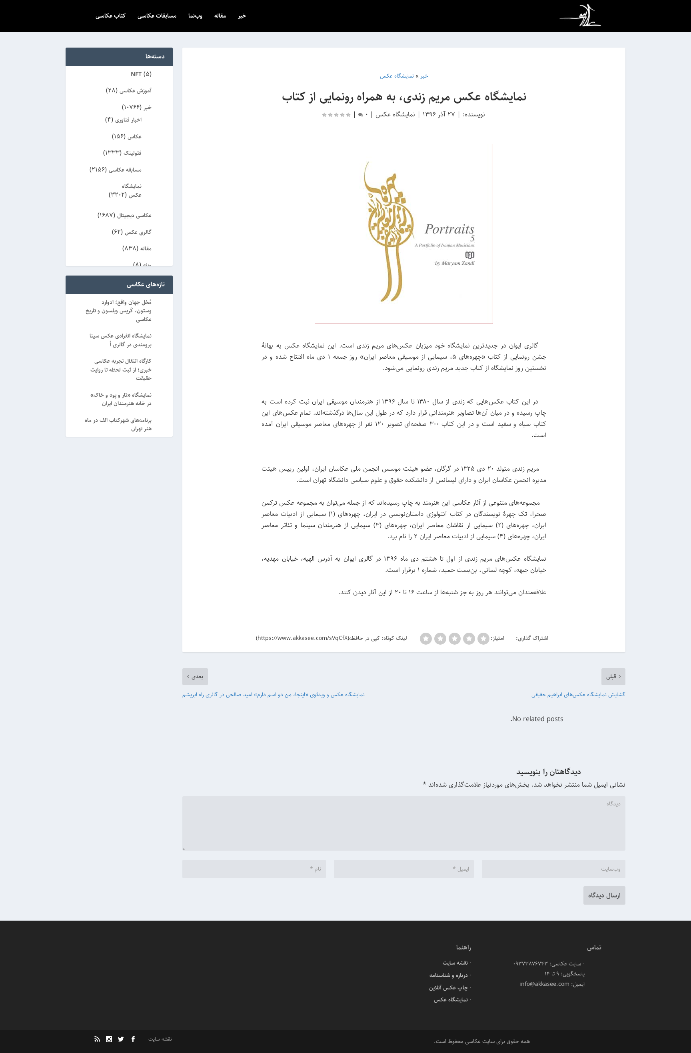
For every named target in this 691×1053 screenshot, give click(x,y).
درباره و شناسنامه (448, 975)
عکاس (135, 136)
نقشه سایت (455, 963)
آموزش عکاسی (136, 90)
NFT (136, 74)
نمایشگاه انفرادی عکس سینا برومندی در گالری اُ (121, 340)
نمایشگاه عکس (395, 114)
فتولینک (133, 153)
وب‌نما (195, 16)
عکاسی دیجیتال (134, 215)
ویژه (147, 265)
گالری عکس (138, 232)
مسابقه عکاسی (125, 170)
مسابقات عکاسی (157, 16)
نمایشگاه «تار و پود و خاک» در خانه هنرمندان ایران (121, 399)
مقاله (220, 16)
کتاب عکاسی (111, 16)
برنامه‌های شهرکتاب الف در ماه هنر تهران (118, 424)
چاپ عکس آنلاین (448, 987)
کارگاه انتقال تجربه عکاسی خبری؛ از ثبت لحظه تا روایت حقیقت (121, 370)
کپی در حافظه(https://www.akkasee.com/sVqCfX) (318, 638)
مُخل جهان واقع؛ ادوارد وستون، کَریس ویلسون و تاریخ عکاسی (119, 311)
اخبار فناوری (128, 120)
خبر (242, 16)
